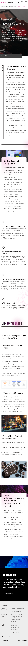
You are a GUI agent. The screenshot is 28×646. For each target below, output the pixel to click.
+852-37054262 (14, 621)
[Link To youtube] (9, 636)
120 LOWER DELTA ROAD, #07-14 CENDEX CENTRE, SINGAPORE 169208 (18, 625)
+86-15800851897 (15, 632)
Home (3, 6)
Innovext (25, 640)
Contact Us (8, 545)
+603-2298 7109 (14, 629)
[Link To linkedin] (2, 636)
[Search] (19, 2)
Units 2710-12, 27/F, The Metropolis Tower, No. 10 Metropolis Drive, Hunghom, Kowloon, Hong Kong (17, 617)
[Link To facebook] (6, 636)
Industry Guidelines (11, 6)
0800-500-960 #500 (16, 611)
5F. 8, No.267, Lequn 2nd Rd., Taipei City (17, 609)
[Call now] (22, 2)
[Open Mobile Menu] (26, 2)
